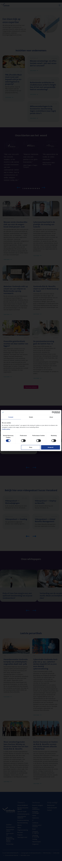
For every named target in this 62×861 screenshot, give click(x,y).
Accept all (50, 447)
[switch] (23, 440)
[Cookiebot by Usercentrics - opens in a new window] (53, 412)
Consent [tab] (10, 417)
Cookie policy (6, 429)
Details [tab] (31, 417)
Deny (30, 447)
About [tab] (51, 417)
